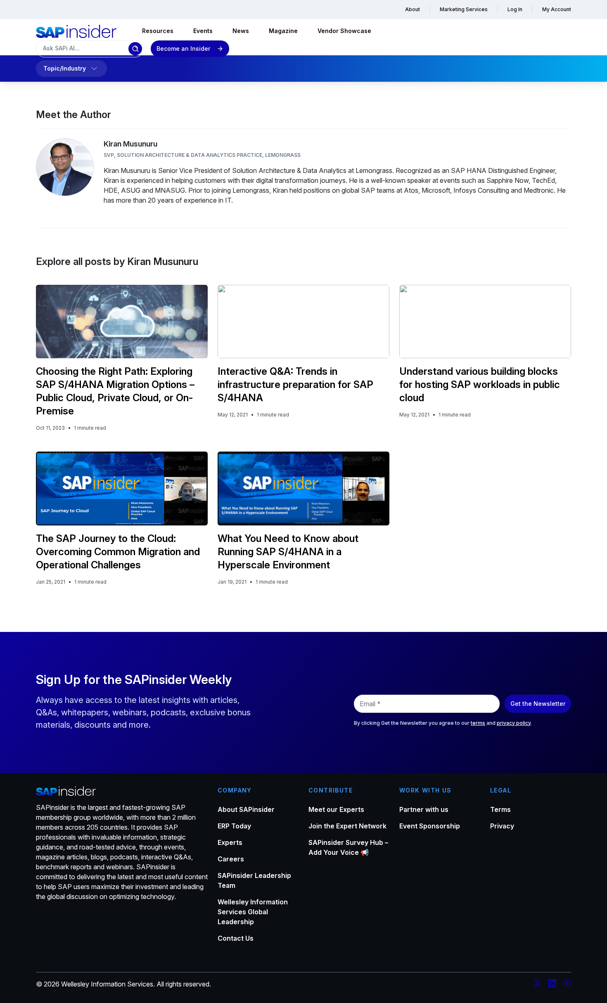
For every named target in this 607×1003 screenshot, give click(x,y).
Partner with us (423, 809)
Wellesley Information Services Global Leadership (253, 912)
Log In (514, 9)
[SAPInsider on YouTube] (567, 984)
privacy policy (514, 723)
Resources (157, 30)
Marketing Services (464, 9)
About (412, 9)
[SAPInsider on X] (537, 984)
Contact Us (236, 938)
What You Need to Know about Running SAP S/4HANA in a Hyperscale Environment (288, 551)
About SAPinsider (246, 809)
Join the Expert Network (347, 826)
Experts (230, 842)
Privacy (502, 826)
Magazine (283, 30)
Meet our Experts (336, 809)
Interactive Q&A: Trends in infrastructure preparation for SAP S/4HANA (295, 384)
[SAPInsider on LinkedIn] (552, 984)
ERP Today (234, 826)
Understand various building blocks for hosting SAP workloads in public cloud (479, 384)
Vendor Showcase (344, 30)
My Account (556, 9)
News (240, 30)
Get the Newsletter (537, 703)
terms (478, 723)
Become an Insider (183, 48)
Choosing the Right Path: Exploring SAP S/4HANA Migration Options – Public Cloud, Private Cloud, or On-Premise (115, 391)
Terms (500, 809)
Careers (231, 859)
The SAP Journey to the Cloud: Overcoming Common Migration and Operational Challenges (118, 551)
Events (203, 30)
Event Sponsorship (429, 826)
